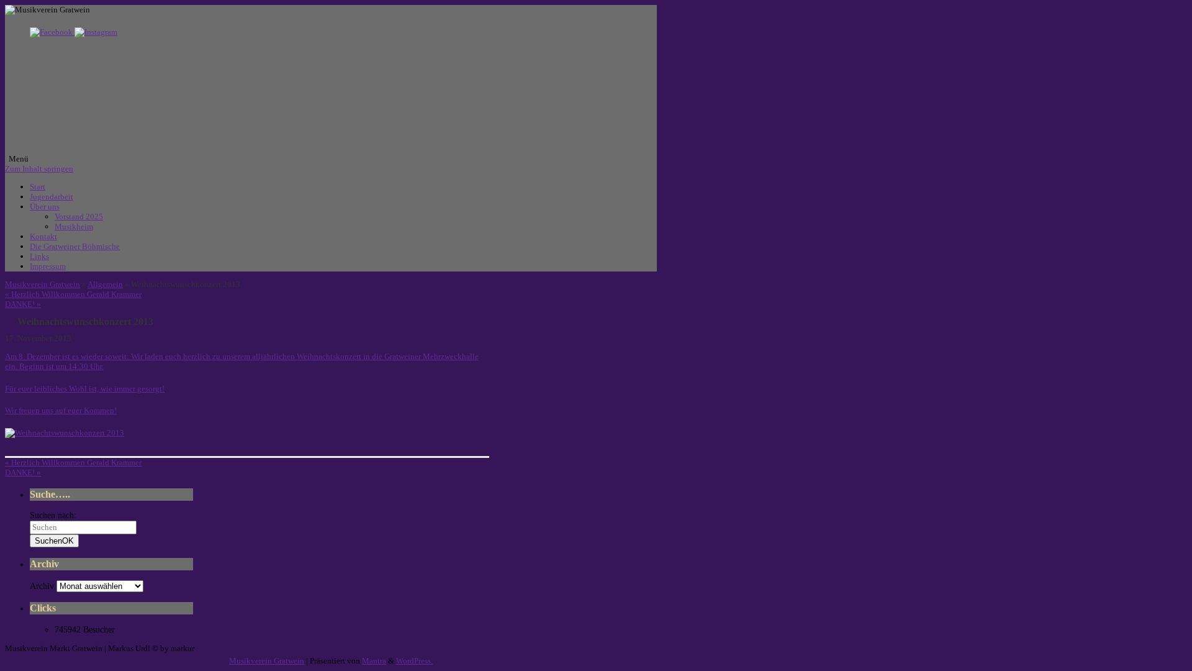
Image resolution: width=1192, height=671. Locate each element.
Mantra (374, 660)
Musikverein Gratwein (42, 284)
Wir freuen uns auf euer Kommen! (61, 410)
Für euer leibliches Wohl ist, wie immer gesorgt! (85, 388)
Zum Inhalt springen (39, 168)
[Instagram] (95, 32)
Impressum (48, 266)
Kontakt (43, 236)
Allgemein (105, 284)
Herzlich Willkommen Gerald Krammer (73, 294)
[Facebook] (52, 32)
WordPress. (414, 660)
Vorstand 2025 (79, 216)
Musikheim (74, 226)
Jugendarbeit (51, 196)
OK (54, 540)
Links (39, 256)
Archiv (42, 586)
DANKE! (23, 304)
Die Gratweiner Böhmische (75, 246)
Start (37, 186)
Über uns (45, 206)
